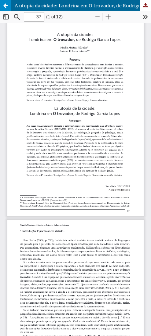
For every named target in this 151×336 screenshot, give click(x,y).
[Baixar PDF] (145, 5)
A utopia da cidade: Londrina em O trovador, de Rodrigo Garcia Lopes (83, 5)
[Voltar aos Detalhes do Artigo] (5, 5)
